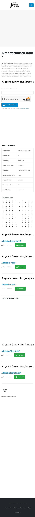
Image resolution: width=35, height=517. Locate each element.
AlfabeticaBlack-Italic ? (11, 241)
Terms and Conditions (24, 108)
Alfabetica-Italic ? (8, 262)
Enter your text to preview (9, 89)
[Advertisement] (17, 126)
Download (21, 245)
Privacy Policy (8, 508)
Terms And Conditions (20, 508)
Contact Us (17, 512)
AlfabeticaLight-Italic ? (11, 373)
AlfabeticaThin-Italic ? (10, 351)
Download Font (10, 105)
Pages (29, 508)
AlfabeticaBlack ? (8, 284)
